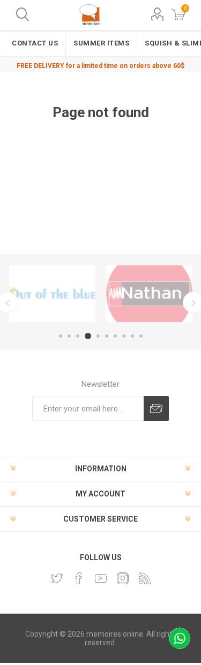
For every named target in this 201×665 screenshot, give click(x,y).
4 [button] (88, 336)
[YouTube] (100, 578)
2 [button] (69, 336)
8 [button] (123, 336)
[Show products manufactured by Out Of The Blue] (52, 293)
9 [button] (132, 336)
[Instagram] (122, 578)
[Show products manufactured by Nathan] (149, 293)
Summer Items (101, 43)
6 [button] (106, 336)
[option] (52, 293)
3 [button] (77, 336)
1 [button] (60, 336)
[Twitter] (56, 578)
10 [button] (141, 336)
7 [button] (115, 336)
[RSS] (144, 578)
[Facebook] (78, 578)
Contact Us (35, 43)
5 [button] (98, 336)
